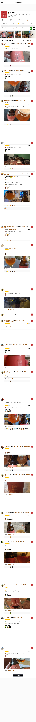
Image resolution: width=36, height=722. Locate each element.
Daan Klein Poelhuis (8, 288)
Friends (31, 40)
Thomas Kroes (7, 474)
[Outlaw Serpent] (25, 429)
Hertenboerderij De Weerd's (9, 321)
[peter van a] (21, 429)
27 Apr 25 (5, 426)
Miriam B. (12, 176)
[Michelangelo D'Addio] (18, 429)
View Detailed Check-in (11, 63)
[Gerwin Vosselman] (10, 95)
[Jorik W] (12, 470)
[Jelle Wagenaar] (12, 168)
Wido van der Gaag (8, 244)
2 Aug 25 (5, 166)
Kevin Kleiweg (7, 584)
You (34, 40)
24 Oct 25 (5, 93)
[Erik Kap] (12, 95)
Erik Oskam (6, 617)
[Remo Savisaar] (23, 429)
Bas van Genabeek (7, 314)
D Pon (5, 541)
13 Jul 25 (5, 268)
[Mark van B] (27, 429)
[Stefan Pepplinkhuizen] (10, 240)
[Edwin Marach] (10, 65)
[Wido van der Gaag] (14, 205)
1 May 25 (5, 367)
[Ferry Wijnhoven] (12, 271)
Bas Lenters (6, 647)
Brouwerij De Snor (21, 14)
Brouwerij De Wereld (13, 15)
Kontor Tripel (18, 43)
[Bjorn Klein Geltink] (10, 470)
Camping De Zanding (8, 372)
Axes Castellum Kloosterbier (29, 14)
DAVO (9, 13)
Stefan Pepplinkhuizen (8, 173)
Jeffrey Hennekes (7, 70)
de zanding (25, 344)
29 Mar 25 (5, 564)
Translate (6, 179)
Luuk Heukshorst (7, 43)
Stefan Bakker (7, 142)
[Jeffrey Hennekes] (10, 124)
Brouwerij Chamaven (16, 14)
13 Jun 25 (5, 309)
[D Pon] (10, 168)
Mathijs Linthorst (7, 100)
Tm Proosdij (6, 512)
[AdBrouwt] (10, 537)
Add (34, 28)
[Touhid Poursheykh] (10, 271)
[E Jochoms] (12, 205)
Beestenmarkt (7, 399)
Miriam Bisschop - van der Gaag (12, 208)
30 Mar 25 (5, 534)
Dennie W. (6, 344)
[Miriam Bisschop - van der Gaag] (10, 205)
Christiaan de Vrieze (8, 398)
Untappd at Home (7, 174)
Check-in (31, 28)
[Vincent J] (10, 429)
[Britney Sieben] (19, 429)
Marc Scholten (7, 320)
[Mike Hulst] (12, 429)
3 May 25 (5, 326)
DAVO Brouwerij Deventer (14, 403)
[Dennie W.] (10, 381)
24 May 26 (5, 63)
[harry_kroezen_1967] (10, 567)
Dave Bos (6, 446)
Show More (15, 28)
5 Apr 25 (5, 467)
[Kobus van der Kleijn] (14, 429)
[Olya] (16, 429)
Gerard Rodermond (8, 371)
